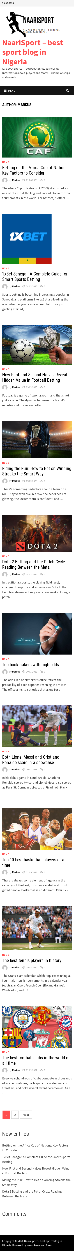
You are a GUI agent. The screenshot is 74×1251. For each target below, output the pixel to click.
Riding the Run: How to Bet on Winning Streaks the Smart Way (36, 471)
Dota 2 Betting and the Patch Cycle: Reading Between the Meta (34, 564)
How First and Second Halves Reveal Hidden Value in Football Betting (34, 377)
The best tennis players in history (31, 960)
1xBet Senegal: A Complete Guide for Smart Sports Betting (35, 276)
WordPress (33, 1245)
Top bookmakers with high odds (30, 664)
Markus (16, 180)
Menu (11, 90)
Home (5, 162)
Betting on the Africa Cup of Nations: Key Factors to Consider (35, 170)
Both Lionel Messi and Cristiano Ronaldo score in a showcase (30, 760)
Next (26, 1115)
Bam (49, 1245)
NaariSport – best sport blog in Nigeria (32, 51)
